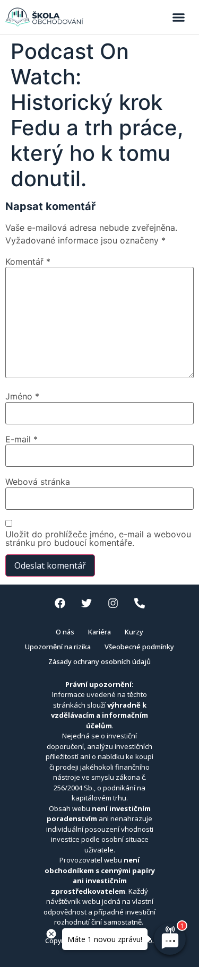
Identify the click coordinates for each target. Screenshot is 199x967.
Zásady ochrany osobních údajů (99, 661)
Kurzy (134, 632)
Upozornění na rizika (58, 646)
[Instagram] (113, 603)
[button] (179, 17)
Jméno (22, 396)
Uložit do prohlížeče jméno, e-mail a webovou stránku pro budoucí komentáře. (98, 538)
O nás (65, 632)
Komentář (27, 261)
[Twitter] (86, 603)
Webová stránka (37, 481)
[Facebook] (60, 603)
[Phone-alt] (139, 603)
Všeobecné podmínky (139, 646)
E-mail (21, 439)
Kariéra (99, 632)
